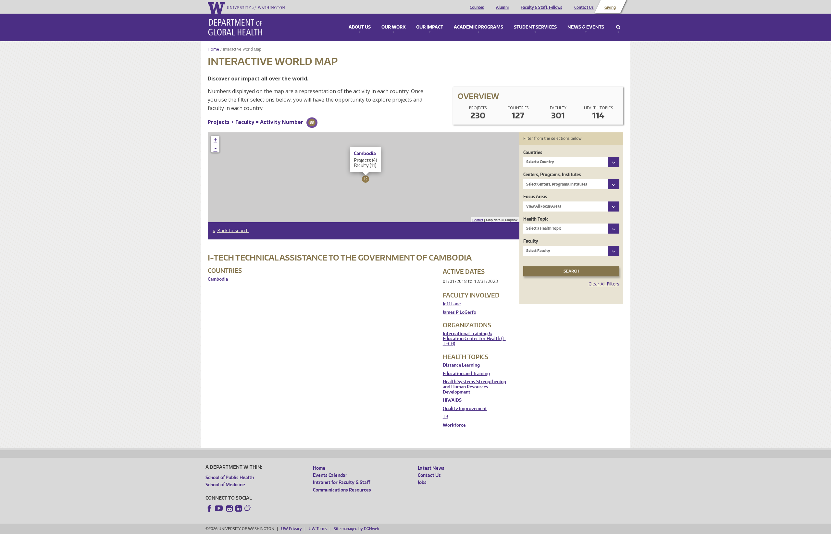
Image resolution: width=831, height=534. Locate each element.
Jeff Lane (452, 303)
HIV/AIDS (452, 400)
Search (618, 27)
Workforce (454, 425)
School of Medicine (225, 484)
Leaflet (477, 219)
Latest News (431, 468)
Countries (532, 152)
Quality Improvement (465, 408)
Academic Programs (478, 27)
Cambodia (218, 279)
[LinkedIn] (238, 508)
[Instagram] (229, 508)
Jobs (422, 482)
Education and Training (466, 373)
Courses (477, 7)
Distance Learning (461, 365)
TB (445, 416)
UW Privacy (291, 528)
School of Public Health (229, 477)
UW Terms (318, 528)
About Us (360, 27)
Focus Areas (535, 196)
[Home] (235, 27)
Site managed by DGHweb (356, 528)
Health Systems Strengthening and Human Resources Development (474, 386)
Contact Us (584, 7)
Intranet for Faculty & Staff (341, 482)
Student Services (535, 27)
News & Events (585, 27)
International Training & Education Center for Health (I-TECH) (474, 338)
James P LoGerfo (459, 312)
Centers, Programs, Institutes (552, 174)
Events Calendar (330, 475)
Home (213, 49)
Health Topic (535, 219)
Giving (610, 7)
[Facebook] (209, 508)
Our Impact (429, 27)
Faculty (530, 241)
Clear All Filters (604, 284)
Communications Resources (342, 489)
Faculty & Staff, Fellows (541, 7)
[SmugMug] (248, 509)
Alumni (502, 7)
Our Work (393, 27)
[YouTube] (219, 508)
